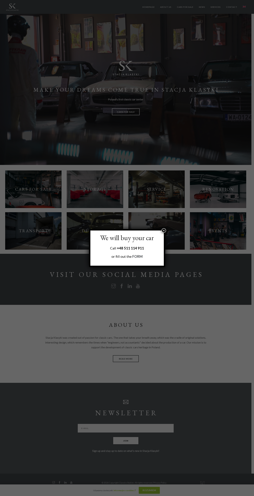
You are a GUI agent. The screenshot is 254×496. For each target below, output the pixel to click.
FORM (137, 256)
